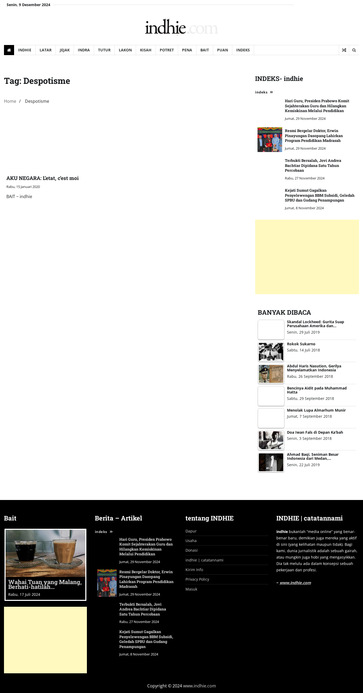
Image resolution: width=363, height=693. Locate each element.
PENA (187, 49)
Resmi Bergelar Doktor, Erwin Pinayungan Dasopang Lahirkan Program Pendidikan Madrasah (314, 135)
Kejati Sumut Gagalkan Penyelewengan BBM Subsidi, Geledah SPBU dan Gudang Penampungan (319, 195)
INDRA (84, 49)
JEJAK (65, 49)
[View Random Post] (344, 50)
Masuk (191, 589)
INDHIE (24, 49)
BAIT (204, 49)
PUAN (222, 49)
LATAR (46, 49)
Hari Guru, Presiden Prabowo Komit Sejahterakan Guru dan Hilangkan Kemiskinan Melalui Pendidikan (317, 105)
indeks (261, 92)
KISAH (145, 49)
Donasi (191, 550)
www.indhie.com (295, 582)
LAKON (125, 49)
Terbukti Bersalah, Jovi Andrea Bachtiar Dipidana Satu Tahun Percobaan (313, 165)
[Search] (354, 50)
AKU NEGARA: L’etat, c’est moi (42, 178)
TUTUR (104, 49)
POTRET (167, 49)
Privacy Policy (197, 579)
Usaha (191, 540)
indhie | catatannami (204, 560)
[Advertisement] (307, 257)
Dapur (191, 531)
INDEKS (243, 49)
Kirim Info (194, 569)
